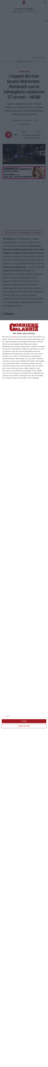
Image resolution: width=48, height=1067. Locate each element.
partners (14, 337)
